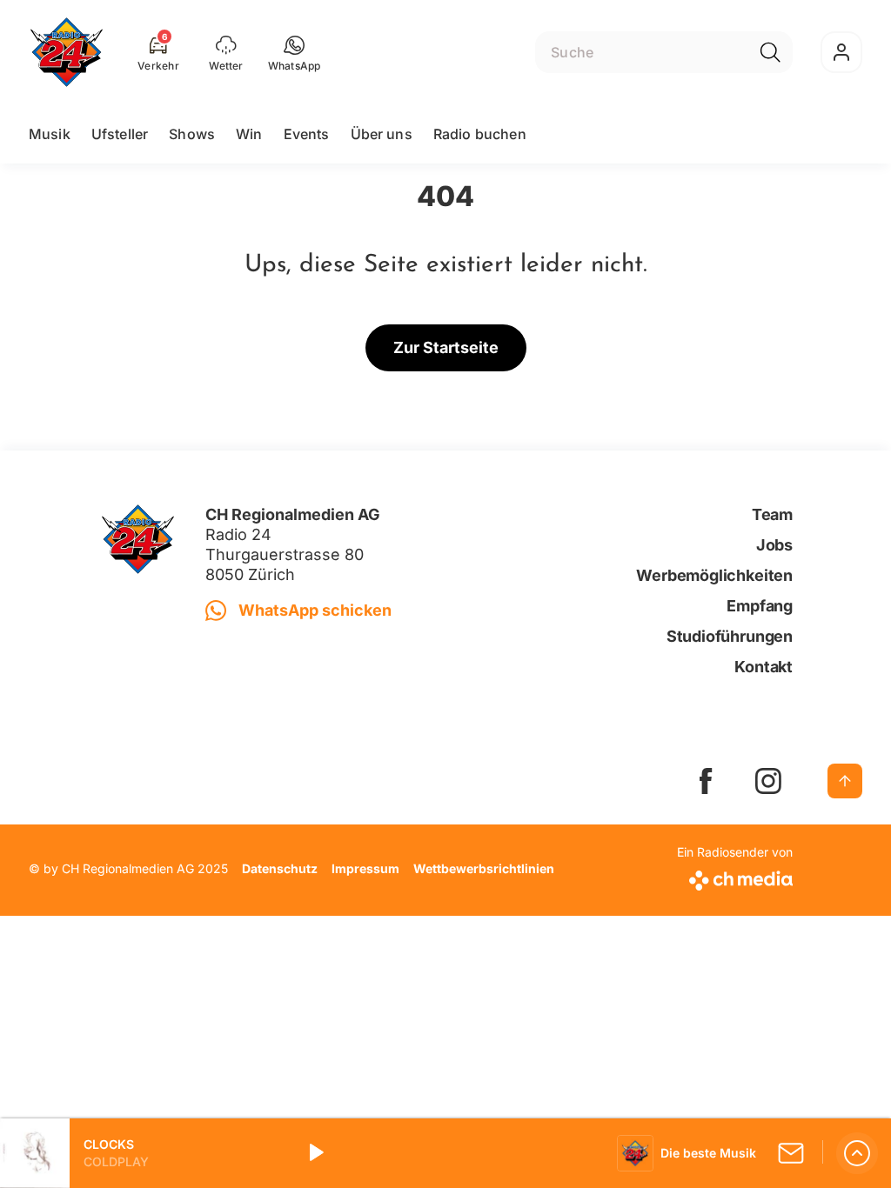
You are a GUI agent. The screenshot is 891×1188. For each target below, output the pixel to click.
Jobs (774, 545)
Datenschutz (280, 868)
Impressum (365, 868)
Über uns (381, 134)
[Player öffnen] (857, 1153)
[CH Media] (735, 877)
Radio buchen (479, 134)
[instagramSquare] (768, 781)
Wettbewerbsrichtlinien (483, 868)
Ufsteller (119, 134)
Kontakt (763, 666)
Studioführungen (730, 636)
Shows (192, 134)
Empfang (760, 606)
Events (307, 134)
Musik (49, 134)
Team (772, 514)
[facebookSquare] (705, 781)
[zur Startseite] (67, 52)
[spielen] (315, 1153)
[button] (294, 52)
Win (249, 134)
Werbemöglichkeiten (714, 575)
